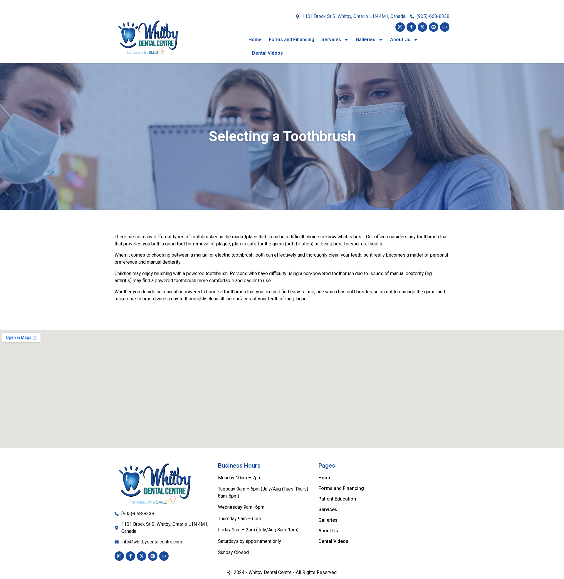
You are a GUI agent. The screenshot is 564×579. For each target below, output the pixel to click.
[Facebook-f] (411, 27)
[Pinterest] (433, 27)
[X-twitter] (422, 27)
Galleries (365, 39)
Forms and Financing (291, 39)
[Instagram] (400, 27)
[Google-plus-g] (444, 27)
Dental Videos (267, 53)
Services (331, 39)
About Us (400, 39)
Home (255, 39)
